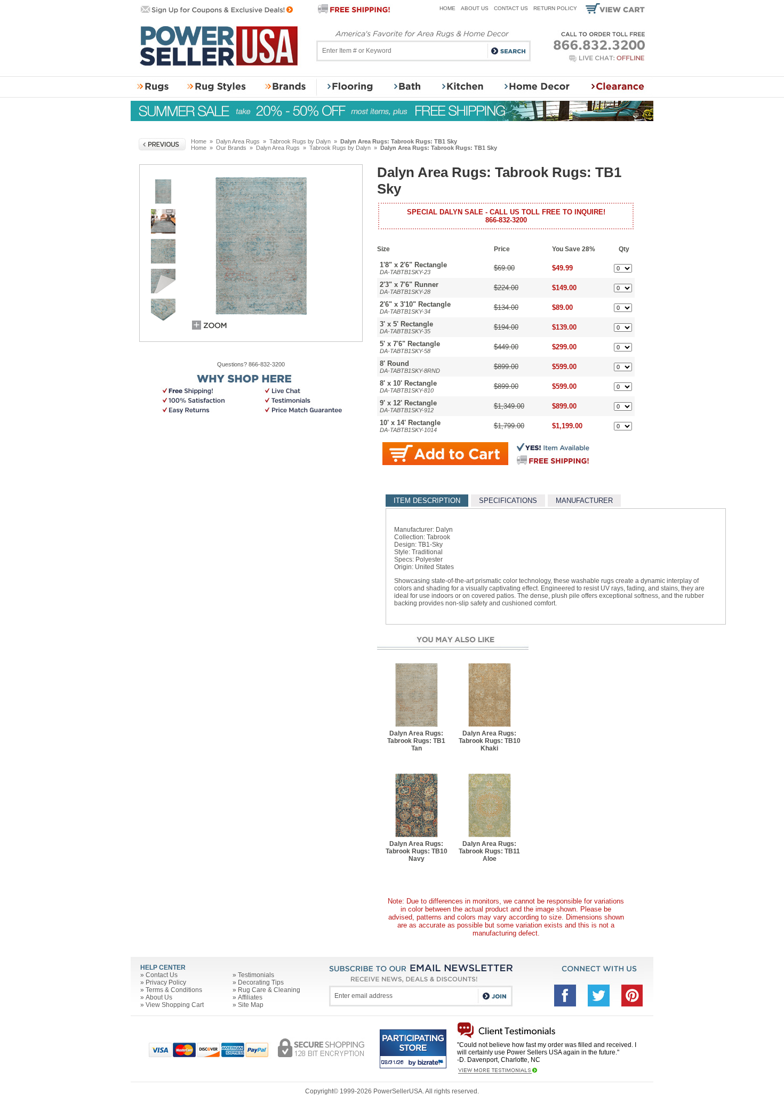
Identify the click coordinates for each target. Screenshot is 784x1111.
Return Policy (555, 8)
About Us (475, 8)
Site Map (250, 1005)
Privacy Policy (166, 982)
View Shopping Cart (175, 1005)
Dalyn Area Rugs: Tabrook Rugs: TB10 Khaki (490, 741)
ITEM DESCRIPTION (427, 501)
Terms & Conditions (174, 990)
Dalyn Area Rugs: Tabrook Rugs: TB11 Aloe (489, 851)
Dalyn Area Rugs (238, 141)
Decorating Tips (261, 982)
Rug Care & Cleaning (269, 990)
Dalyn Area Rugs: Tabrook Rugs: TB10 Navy (416, 851)
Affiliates (250, 997)
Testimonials (256, 975)
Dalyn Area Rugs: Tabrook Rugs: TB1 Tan (416, 741)
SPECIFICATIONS (508, 501)
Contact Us (511, 8)
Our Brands (231, 148)
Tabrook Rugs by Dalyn (300, 141)
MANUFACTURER (584, 501)
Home (447, 8)
